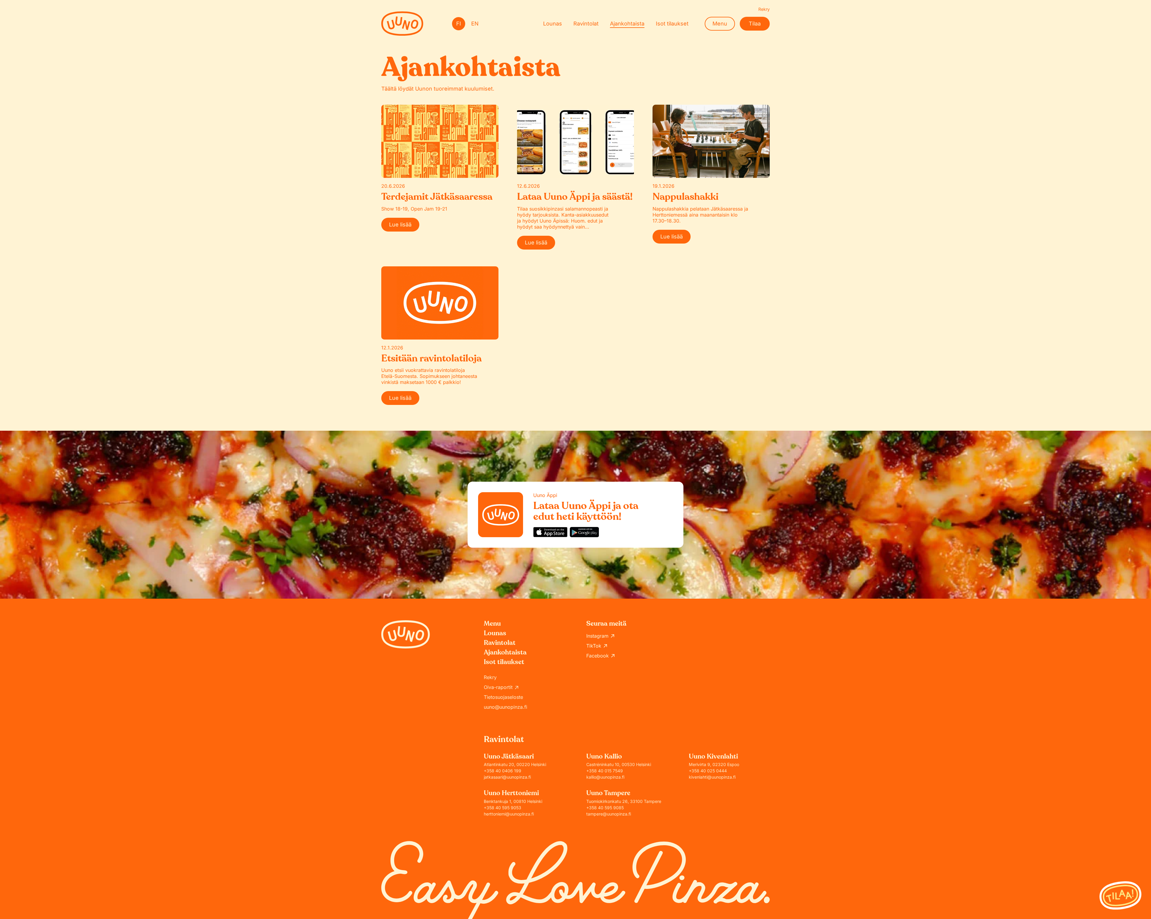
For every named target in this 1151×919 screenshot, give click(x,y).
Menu (719, 23)
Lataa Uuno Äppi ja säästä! (575, 196)
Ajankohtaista (627, 23)
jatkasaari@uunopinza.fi (507, 777)
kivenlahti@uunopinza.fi (712, 777)
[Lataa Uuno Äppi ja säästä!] (575, 141)
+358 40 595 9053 (502, 807)
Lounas (552, 23)
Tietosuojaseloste (503, 697)
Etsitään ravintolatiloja (431, 358)
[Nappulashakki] (711, 141)
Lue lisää (400, 224)
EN (475, 23)
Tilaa (755, 23)
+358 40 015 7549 (604, 770)
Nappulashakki (685, 196)
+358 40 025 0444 (708, 770)
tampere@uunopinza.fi (608, 813)
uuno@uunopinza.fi (505, 707)
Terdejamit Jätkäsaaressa (436, 196)
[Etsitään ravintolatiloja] (439, 303)
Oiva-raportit (498, 687)
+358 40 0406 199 (502, 770)
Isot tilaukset (672, 23)
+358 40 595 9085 (605, 807)
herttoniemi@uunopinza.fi (509, 813)
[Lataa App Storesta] (550, 532)
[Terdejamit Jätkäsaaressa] (439, 141)
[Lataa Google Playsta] (584, 532)
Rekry (764, 9)
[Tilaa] (1120, 896)
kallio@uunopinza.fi (605, 777)
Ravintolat (586, 23)
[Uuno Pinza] (402, 23)
